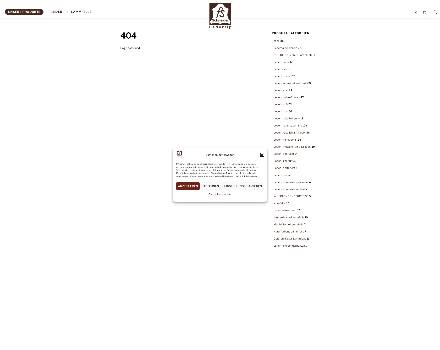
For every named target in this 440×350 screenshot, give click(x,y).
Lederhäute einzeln (285, 48)
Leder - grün (281, 104)
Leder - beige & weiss (287, 97)
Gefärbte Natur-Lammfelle (290, 238)
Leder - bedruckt (284, 153)
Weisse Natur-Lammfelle (289, 217)
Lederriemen (282, 62)
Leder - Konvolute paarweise (291, 182)
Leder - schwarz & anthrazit (290, 83)
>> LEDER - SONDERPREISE (291, 196)
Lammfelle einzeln (285, 210)
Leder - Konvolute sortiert (289, 189)
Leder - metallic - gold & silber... (292, 146)
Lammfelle (81, 12)
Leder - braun (282, 76)
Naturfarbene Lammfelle (289, 231)
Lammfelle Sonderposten (289, 245)
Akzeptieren (188, 186)
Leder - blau (281, 111)
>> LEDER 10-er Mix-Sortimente (293, 55)
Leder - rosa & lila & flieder (290, 132)
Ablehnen (211, 186)
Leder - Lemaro (283, 175)
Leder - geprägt (283, 160)
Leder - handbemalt (286, 139)
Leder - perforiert (284, 167)
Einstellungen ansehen (243, 186)
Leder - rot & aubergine (288, 125)
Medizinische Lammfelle (289, 224)
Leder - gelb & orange (287, 118)
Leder (56, 12)
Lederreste (280, 69)
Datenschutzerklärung (220, 194)
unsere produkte (24, 12)
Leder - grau (281, 90)
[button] (262, 155)
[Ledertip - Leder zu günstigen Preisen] (220, 15)
